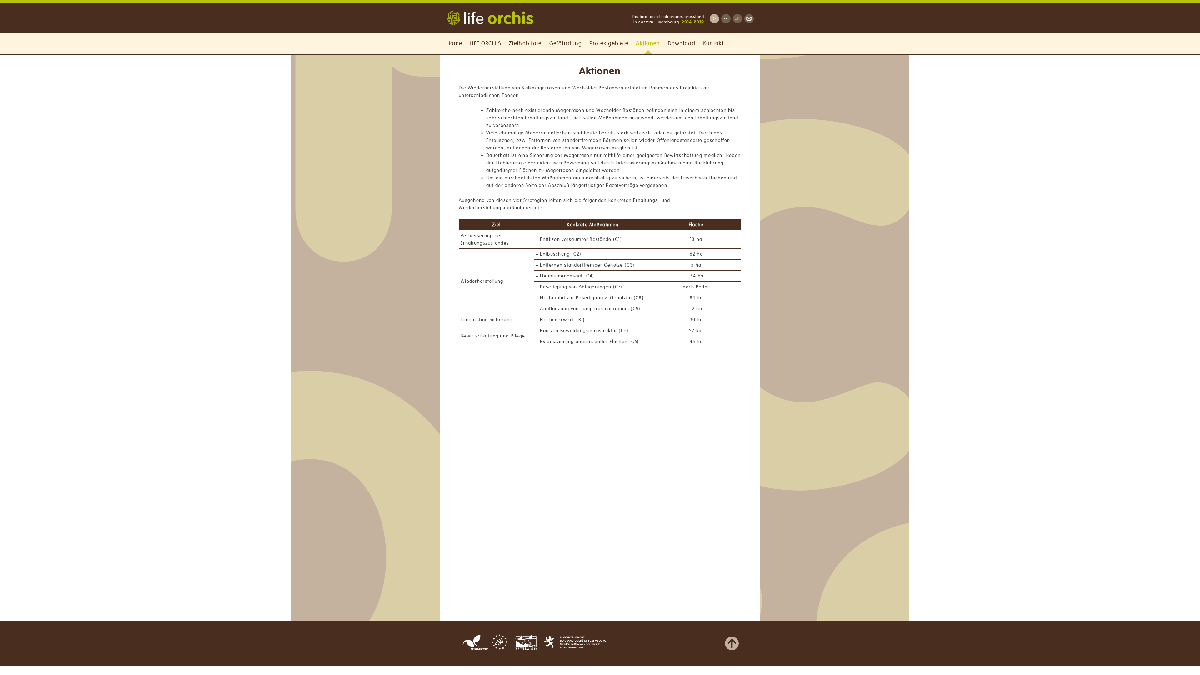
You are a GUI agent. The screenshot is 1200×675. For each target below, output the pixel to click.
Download (681, 43)
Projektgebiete (608, 43)
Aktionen (648, 43)
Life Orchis (489, 18)
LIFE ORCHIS (485, 43)
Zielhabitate (525, 43)
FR (726, 19)
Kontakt (713, 43)
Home (454, 43)
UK (737, 19)
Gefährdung (565, 43)
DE (714, 19)
